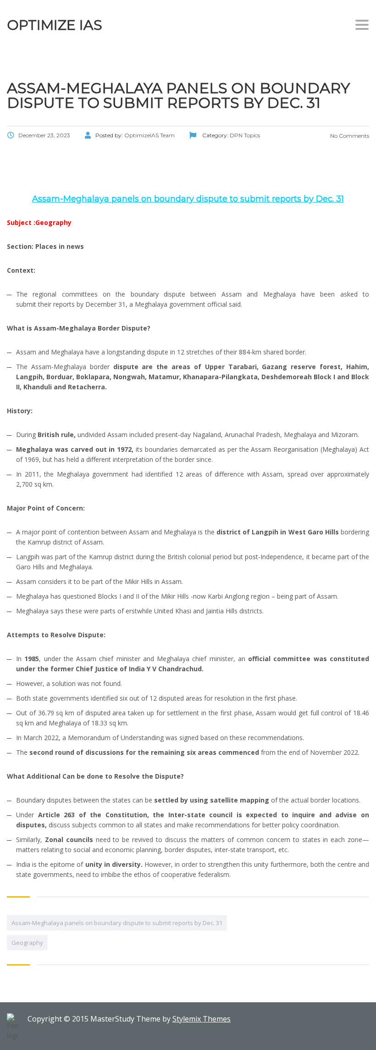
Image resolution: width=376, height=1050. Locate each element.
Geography (27, 942)
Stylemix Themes (201, 1019)
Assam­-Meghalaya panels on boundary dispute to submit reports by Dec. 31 (116, 923)
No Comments (349, 135)
